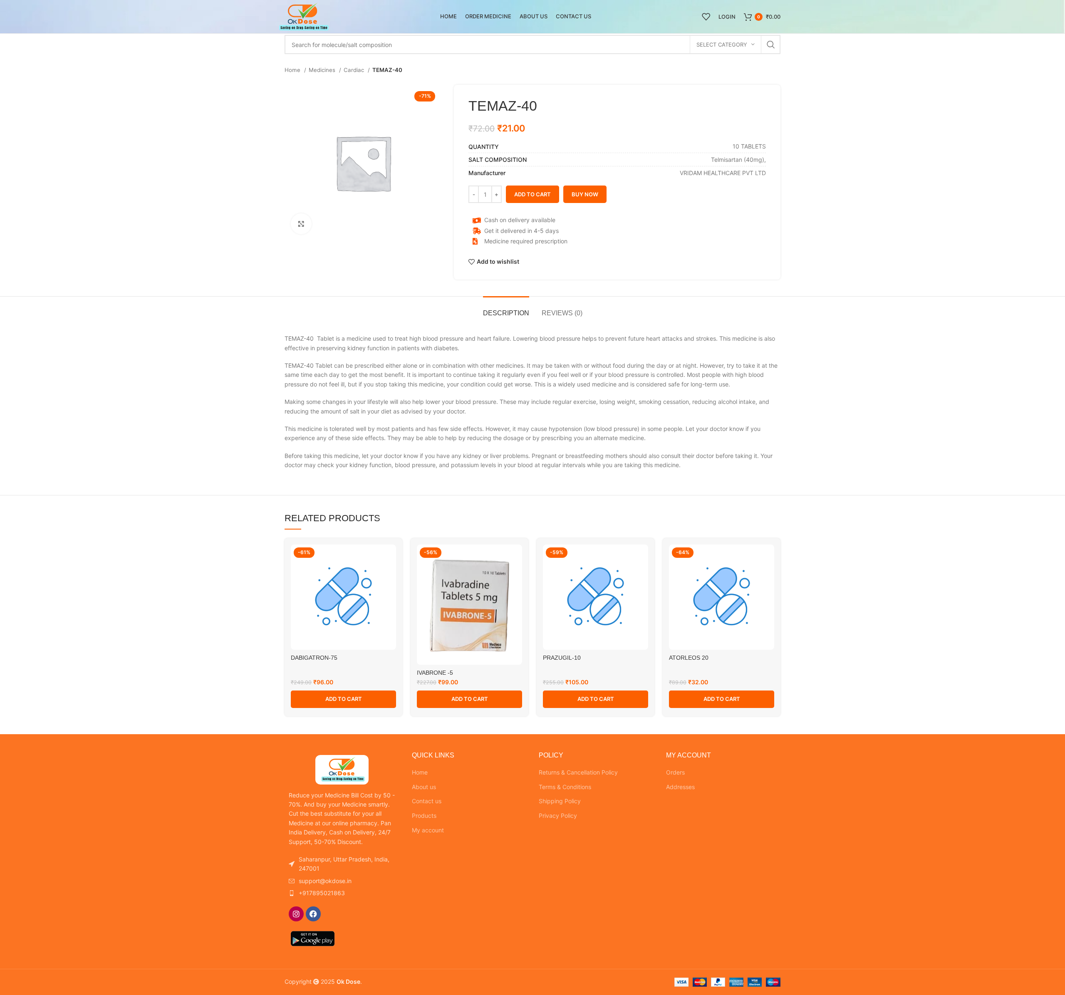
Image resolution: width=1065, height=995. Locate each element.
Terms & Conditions (565, 786)
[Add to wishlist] (389, 558)
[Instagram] (296, 913)
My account (428, 830)
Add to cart (532, 194)
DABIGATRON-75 (314, 657)
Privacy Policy (558, 815)
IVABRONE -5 (435, 672)
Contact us (426, 800)
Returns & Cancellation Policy (578, 772)
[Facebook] (313, 913)
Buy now (585, 194)
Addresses (680, 786)
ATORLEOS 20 (688, 657)
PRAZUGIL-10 (562, 657)
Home (293, 70)
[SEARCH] (770, 44)
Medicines (323, 70)
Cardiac (355, 70)
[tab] (506, 309)
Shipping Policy (560, 800)
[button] (343, 699)
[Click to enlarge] (301, 223)
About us (424, 786)
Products (424, 815)
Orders (675, 772)
